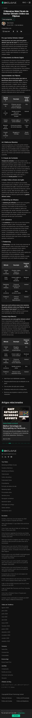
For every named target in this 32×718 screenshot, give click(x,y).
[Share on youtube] (11, 457)
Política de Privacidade (23, 698)
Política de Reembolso (23, 701)
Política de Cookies (7, 701)
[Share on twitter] (2, 457)
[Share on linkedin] (5, 457)
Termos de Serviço (7, 698)
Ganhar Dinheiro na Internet (10, 423)
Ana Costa (10, 23)
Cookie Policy (21, 713)
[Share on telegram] (8, 457)
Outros (12, 687)
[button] (25, 2)
